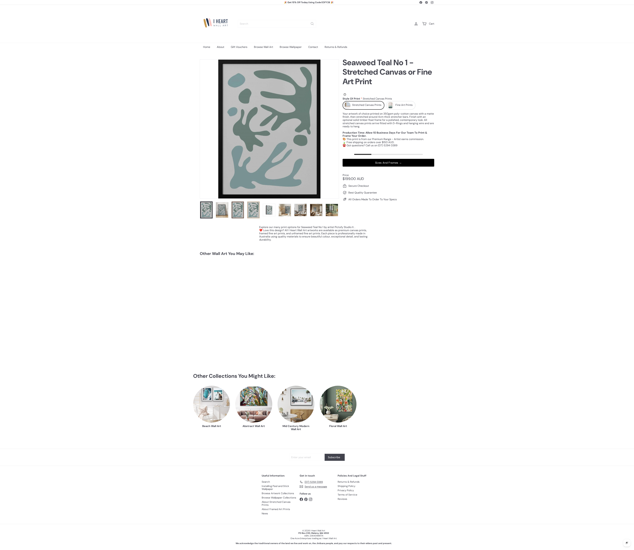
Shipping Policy (346, 486)
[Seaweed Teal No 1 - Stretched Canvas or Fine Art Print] (218, 289)
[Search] (312, 23)
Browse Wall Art (263, 47)
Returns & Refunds (336, 47)
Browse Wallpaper (291, 47)
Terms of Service (347, 494)
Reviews (342, 499)
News (265, 513)
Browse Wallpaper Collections (279, 497)
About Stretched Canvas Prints (276, 503)
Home (206, 47)
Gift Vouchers (239, 47)
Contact (313, 47)
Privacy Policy (346, 490)
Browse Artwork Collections (278, 493)
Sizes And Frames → (388, 162)
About (220, 47)
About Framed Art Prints (276, 509)
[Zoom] (269, 129)
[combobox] (277, 23)
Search (266, 481)
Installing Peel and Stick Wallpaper (275, 487)
